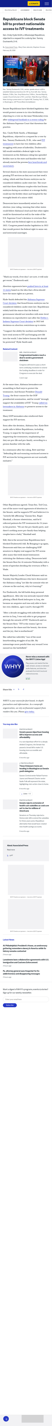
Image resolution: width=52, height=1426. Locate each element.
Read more (11, 850)
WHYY (9, 3)
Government (25, 10)
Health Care (37, 10)
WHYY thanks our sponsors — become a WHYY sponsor (26, 269)
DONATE (34, 3)
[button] (6, 1419)
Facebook (13, 689)
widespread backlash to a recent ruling (26, 119)
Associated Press (11, 47)
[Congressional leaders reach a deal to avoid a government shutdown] (10, 357)
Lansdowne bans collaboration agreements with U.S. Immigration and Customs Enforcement (26, 961)
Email (23, 689)
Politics (49, 10)
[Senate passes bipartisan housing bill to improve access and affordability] (10, 734)
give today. (30, 711)
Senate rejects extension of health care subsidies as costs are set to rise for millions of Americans (34, 806)
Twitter (18, 689)
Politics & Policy (11, 10)
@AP (11, 855)
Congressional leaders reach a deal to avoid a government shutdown (32, 358)
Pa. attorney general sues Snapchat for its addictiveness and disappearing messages (21, 972)
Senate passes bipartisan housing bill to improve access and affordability (34, 735)
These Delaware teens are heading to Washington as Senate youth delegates (34, 768)
